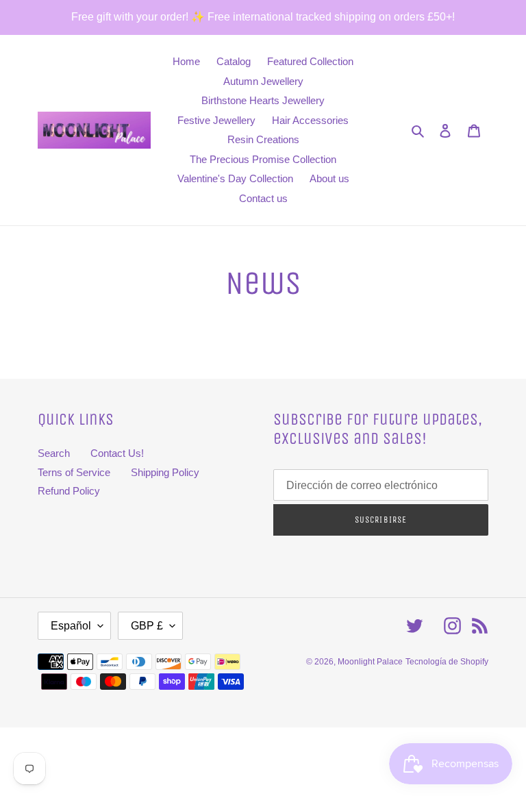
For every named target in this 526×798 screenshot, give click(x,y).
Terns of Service (74, 472)
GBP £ (147, 626)
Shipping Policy (165, 472)
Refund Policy (69, 491)
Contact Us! (117, 453)
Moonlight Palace (370, 661)
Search (54, 453)
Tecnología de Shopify (446, 661)
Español (71, 626)
